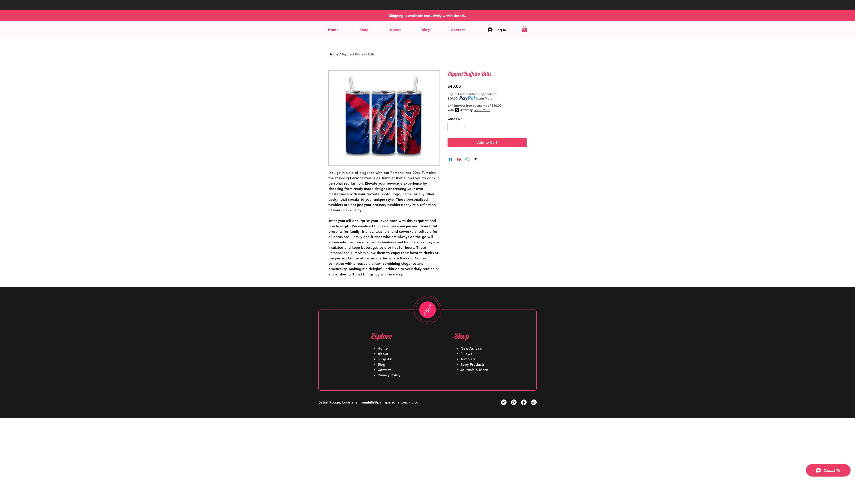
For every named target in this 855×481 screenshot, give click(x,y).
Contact (384, 370)
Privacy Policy (389, 375)
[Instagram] (514, 402)
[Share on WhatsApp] (467, 159)
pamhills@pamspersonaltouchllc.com (391, 402)
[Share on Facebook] (450, 159)
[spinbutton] (458, 127)
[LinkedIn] (534, 402)
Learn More (484, 98)
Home (333, 54)
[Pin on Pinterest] (459, 159)
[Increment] (464, 127)
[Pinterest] (504, 402)
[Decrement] (451, 127)
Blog (381, 364)
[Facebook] (524, 402)
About (383, 354)
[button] (364, 29)
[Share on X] (475, 159)
